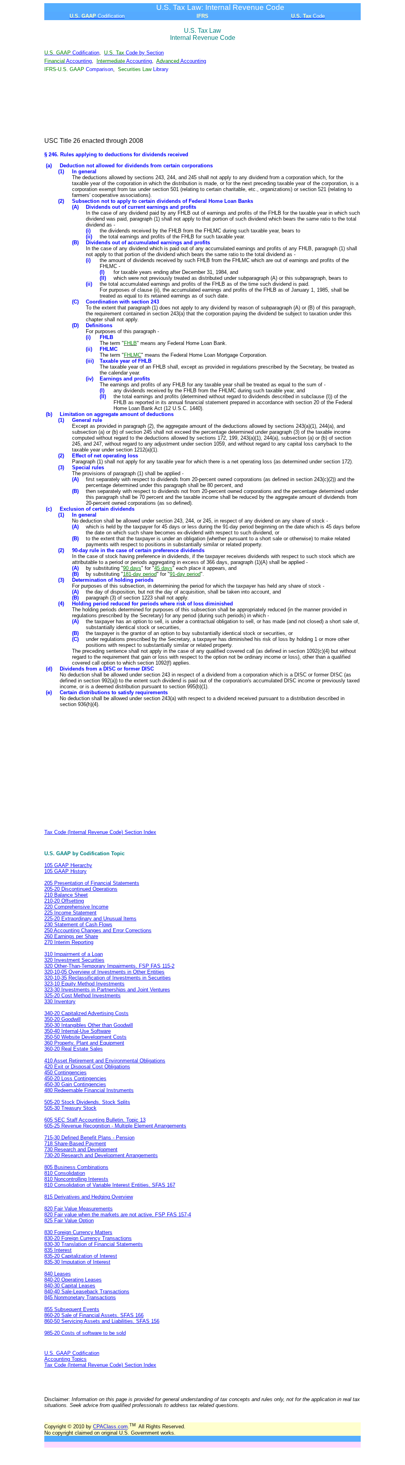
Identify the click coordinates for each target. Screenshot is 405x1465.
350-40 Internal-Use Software (77, 1031)
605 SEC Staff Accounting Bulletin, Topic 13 (95, 1120)
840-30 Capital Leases (69, 1286)
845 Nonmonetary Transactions (80, 1297)
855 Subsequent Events (71, 1309)
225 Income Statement (70, 913)
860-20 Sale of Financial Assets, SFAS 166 (94, 1315)
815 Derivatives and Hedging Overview (88, 1197)
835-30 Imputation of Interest (77, 1262)
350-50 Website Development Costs (85, 1037)
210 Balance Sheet (66, 895)
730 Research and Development (80, 1149)
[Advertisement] (202, 105)
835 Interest (58, 1250)
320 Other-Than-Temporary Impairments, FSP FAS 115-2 (109, 966)
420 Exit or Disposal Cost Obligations (87, 1067)
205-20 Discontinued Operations (80, 889)
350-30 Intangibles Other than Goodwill (88, 1025)
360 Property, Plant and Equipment (84, 1043)
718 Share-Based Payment (75, 1144)
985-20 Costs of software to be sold (85, 1333)
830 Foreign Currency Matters (78, 1232)
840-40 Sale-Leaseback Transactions (86, 1292)
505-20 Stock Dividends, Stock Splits (87, 1102)
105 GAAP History (65, 871)
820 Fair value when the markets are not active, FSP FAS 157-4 (117, 1215)
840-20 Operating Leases (73, 1280)
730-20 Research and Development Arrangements (101, 1155)
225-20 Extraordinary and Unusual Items (90, 919)
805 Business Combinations (76, 1167)
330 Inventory (60, 1001)
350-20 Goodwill (62, 1019)
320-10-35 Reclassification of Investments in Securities (107, 978)
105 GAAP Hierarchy (68, 865)
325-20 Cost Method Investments (82, 996)
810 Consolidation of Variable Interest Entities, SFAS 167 (109, 1185)
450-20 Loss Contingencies (75, 1078)
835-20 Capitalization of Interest (80, 1256)
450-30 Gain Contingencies (75, 1084)
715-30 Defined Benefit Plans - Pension (89, 1138)
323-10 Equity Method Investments (84, 984)
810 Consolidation (64, 1173)
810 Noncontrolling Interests (76, 1179)
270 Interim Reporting (68, 942)
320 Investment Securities (74, 960)
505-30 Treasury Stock (70, 1108)
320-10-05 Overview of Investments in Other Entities (104, 972)
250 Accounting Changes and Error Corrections (97, 930)
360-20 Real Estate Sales (73, 1049)
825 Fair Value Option (69, 1220)
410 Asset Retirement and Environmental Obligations (104, 1061)
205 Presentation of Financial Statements (91, 883)
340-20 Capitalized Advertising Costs (86, 1013)
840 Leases (57, 1274)
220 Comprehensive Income (76, 907)
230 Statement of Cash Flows (78, 924)
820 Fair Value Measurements (78, 1209)
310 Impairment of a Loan (73, 954)
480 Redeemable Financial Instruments (89, 1090)
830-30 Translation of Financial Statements (93, 1244)
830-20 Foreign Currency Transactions (88, 1238)
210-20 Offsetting (64, 901)
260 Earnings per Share (71, 936)
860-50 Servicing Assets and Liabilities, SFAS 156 (101, 1321)
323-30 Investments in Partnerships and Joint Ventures (107, 990)
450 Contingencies (65, 1072)
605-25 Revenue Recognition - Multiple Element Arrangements (115, 1126)
